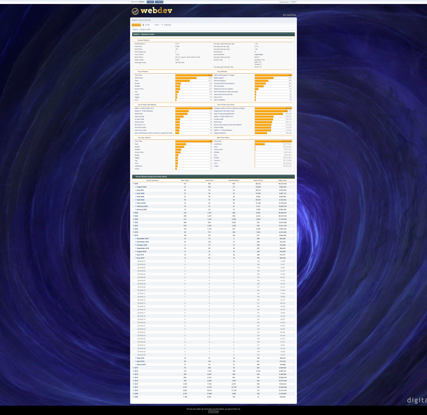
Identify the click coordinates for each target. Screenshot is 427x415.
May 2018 (140, 358)
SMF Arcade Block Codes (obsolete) (226, 92)
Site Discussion (219, 86)
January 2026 (142, 210)
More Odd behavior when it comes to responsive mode (153, 133)
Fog (136, 92)
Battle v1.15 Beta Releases (144, 111)
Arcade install (139, 119)
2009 (136, 394)
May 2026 (140, 197)
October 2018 (142, 245)
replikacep (138, 166)
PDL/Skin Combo (140, 127)
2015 (136, 374)
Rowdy (137, 155)
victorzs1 (217, 160)
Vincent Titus (139, 89)
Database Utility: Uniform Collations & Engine (229, 108)
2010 (136, 390)
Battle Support (219, 78)
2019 (136, 232)
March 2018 (141, 365)
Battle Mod (138, 114)
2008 (136, 397)
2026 (136, 184)
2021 (136, 226)
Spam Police (139, 78)
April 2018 (140, 361)
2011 (136, 387)
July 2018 (140, 255)
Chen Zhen (138, 75)
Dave (136, 81)
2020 (136, 229)
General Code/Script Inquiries (224, 83)
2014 (136, 377)
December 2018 (143, 239)
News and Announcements (223, 94)
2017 (136, 368)
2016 (136, 371)
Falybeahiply (258, 54)
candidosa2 (218, 144)
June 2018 (140, 258)
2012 (136, 384)
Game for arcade (140, 130)
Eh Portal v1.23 (140, 125)
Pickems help (139, 122)
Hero (136, 100)
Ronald (137, 83)
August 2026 (141, 187)
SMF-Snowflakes (219, 100)
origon (137, 94)
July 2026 (140, 190)
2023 (136, 219)
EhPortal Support (220, 81)
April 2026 (140, 200)
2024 (136, 216)
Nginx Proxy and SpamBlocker (224, 114)
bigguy (137, 97)
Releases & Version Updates (223, 89)
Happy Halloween (220, 133)
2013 (136, 381)
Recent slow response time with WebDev (228, 125)
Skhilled (137, 86)
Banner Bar (218, 97)
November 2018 (143, 242)
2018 (136, 235)
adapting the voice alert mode (224, 111)
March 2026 (141, 203)
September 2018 (143, 248)
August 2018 (141, 251)
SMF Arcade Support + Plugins (224, 75)
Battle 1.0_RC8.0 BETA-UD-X (144, 108)
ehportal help (139, 117)
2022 (136, 222)
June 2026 (140, 193)
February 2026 (142, 206)
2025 (136, 213)
